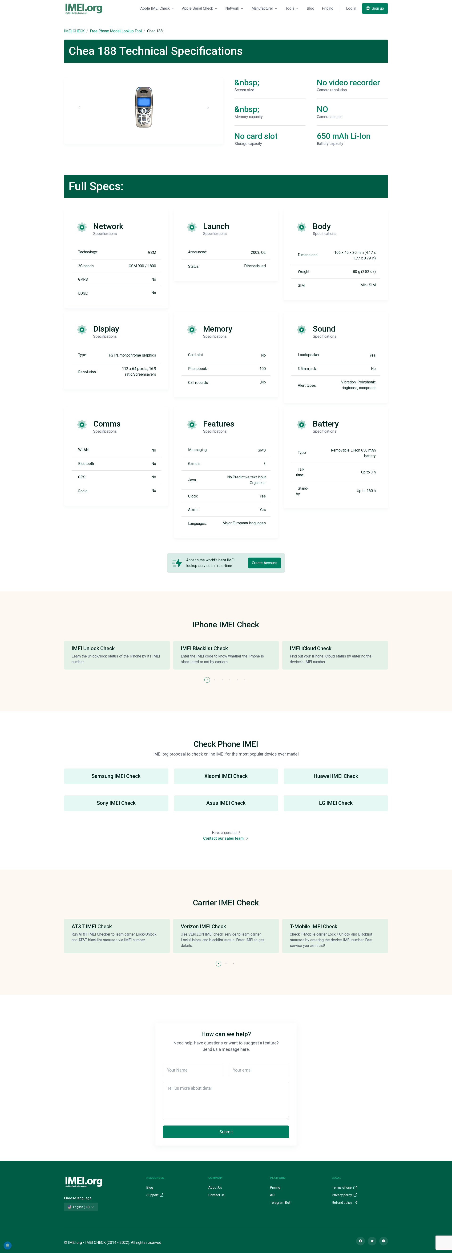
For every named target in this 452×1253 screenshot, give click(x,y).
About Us (215, 1187)
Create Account (264, 563)
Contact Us (216, 1195)
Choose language (77, 1198)
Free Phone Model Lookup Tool (116, 31)
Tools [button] (290, 8)
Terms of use (342, 1187)
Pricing (327, 8)
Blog (310, 8)
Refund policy (342, 1202)
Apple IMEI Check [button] (155, 8)
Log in (351, 8)
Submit (226, 1131)
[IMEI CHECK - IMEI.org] (84, 8)
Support (152, 1195)
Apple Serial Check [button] (197, 8)
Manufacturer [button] (262, 8)
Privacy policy (342, 1195)
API (272, 1195)
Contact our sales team (224, 838)
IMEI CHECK (74, 31)
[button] (207, 680)
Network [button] (232, 8)
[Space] (84, 1181)
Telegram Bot (280, 1202)
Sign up (377, 8)
